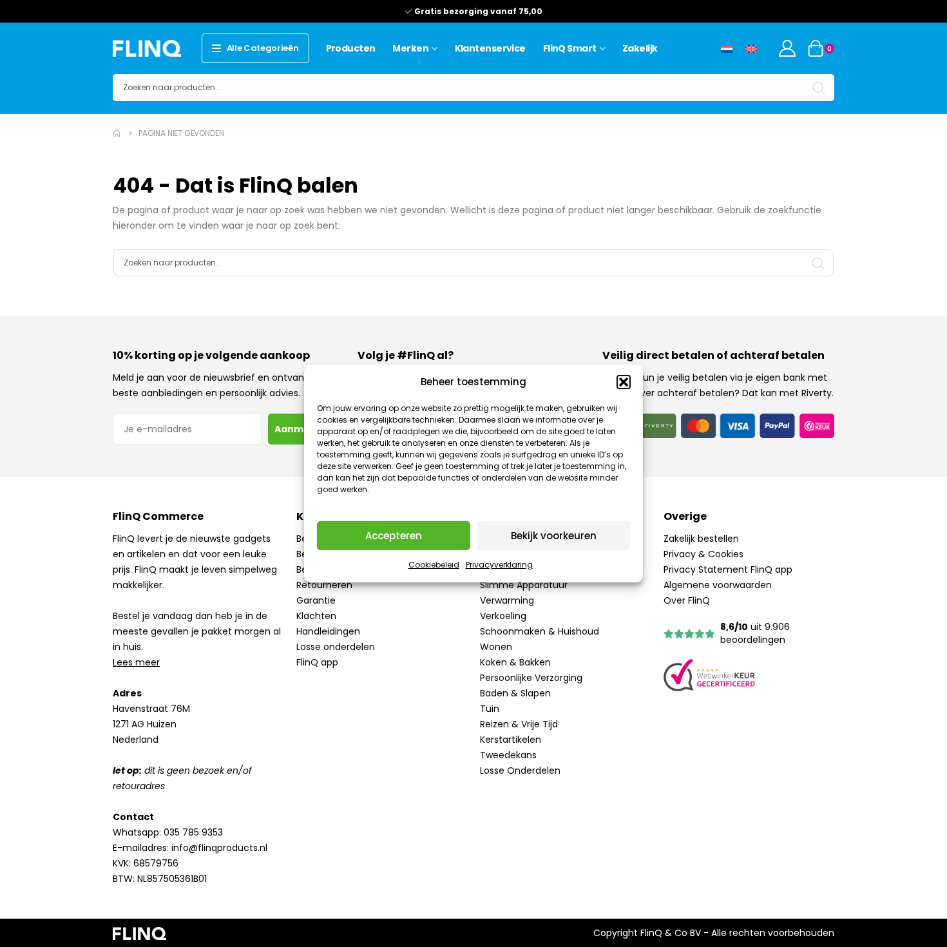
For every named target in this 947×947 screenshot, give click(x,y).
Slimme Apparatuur (524, 585)
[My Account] (788, 48)
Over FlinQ (687, 600)
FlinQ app (317, 662)
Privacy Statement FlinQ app (728, 569)
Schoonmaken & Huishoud (539, 631)
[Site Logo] (147, 48)
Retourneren (324, 585)
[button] (623, 382)
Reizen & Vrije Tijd (519, 724)
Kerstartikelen (510, 739)
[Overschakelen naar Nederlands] (726, 48)
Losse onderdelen (335, 646)
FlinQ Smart (570, 48)
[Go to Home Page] (116, 133)
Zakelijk (640, 48)
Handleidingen (328, 631)
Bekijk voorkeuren (554, 535)
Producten (351, 48)
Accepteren (393, 535)
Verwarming (507, 600)
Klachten (316, 615)
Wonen (496, 646)
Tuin (489, 708)
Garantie (316, 600)
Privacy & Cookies (703, 554)
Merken (410, 48)
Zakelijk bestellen (701, 538)
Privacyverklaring (499, 564)
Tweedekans (508, 755)
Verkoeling (503, 615)
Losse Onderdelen (520, 770)
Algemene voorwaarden (718, 585)
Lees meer (136, 662)
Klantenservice (490, 48)
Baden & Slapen (515, 693)
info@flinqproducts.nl (219, 847)
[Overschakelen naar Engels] (751, 48)
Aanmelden (303, 429)
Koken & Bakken (515, 662)
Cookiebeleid (433, 564)
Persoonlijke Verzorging (531, 677)
